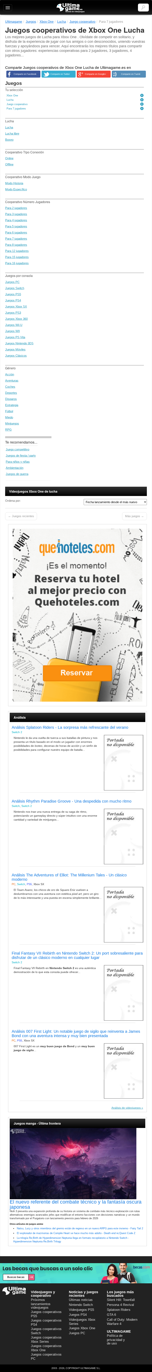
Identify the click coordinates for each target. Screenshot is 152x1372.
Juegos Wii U (13, 325)
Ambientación (14, 467)
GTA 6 (111, 1315)
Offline (9, 164)
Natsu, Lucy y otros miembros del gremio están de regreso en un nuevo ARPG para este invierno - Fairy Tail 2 (80, 1228)
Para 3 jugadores (16, 214)
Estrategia (11, 405)
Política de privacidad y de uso (116, 1339)
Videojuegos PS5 (81, 1310)
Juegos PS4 (13, 300)
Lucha (9, 127)
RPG (8, 429)
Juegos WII (12, 331)
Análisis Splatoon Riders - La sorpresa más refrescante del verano (70, 727)
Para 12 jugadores (17, 251)
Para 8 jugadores (16, 244)
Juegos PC (12, 282)
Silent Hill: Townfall (121, 1300)
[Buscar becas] (76, 1273)
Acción (9, 374)
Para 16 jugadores (17, 263)
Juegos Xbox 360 (16, 318)
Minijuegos (12, 423)
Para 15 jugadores (17, 257)
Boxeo (9, 139)
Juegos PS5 (13, 294)
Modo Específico (16, 189)
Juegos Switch (14, 288)
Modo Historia (14, 183)
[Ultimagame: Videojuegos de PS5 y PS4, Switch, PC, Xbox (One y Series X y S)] (71, 8)
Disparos (11, 399)
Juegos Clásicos (16, 355)
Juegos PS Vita (15, 337)
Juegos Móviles (15, 349)
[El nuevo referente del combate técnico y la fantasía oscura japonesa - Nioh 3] (77, 1163)
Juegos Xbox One (82, 1328)
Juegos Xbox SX (16, 306)
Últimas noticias (81, 1300)
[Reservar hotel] (77, 615)
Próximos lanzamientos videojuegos (40, 1303)
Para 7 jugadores (16, 238)
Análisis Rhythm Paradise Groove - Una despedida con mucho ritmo (71, 801)
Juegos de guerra (17, 474)
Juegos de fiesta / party (21, 455)
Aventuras (11, 380)
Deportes (11, 392)
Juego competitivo (17, 449)
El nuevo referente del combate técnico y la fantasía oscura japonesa (76, 1204)
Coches (10, 386)
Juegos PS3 (13, 312)
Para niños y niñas (18, 461)
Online (9, 158)
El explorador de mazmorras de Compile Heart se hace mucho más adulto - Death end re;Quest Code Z (76, 1233)
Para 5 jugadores (16, 226)
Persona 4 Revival (120, 1305)
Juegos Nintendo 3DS (19, 343)
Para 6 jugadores (16, 232)
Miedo (9, 417)
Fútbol (9, 411)
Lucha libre (12, 133)
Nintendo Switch (81, 1305)
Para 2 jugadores (16, 208)
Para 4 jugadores (16, 220)
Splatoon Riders (118, 1310)
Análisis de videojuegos (126, 1107)
